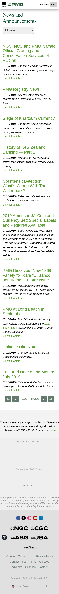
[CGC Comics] (39, 528)
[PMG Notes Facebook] (18, 518)
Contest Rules (18, 561)
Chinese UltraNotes (21, 347)
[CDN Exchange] (38, 476)
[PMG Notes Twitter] (23, 518)
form (53, 430)
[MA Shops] (21, 476)
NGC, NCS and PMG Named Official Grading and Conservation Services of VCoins (29, 53)
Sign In (44, 4)
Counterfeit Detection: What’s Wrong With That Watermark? (25, 186)
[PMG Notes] (17, 4)
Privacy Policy (44, 556)
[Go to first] (8, 399)
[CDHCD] (29, 456)
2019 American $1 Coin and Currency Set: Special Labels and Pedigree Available (29, 220)
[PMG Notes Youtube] (35, 518)
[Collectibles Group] (29, 547)
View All (27, 485)
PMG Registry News (21, 89)
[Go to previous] (15, 399)
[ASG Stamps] (20, 537)
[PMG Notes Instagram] (29, 518)
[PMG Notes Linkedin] (41, 518)
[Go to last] (51, 399)
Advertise (16, 567)
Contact (42, 567)
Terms (32, 561)
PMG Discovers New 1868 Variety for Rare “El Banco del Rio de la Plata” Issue (27, 275)
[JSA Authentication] (39, 537)
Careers (10, 556)
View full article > (12, 78)
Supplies (30, 567)
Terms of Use (25, 556)
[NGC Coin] (19, 528)
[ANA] (21, 448)
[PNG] (38, 448)
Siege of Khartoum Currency (29, 118)
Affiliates (44, 561)
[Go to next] (44, 399)
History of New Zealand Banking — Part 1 (24, 149)
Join (53, 4)
